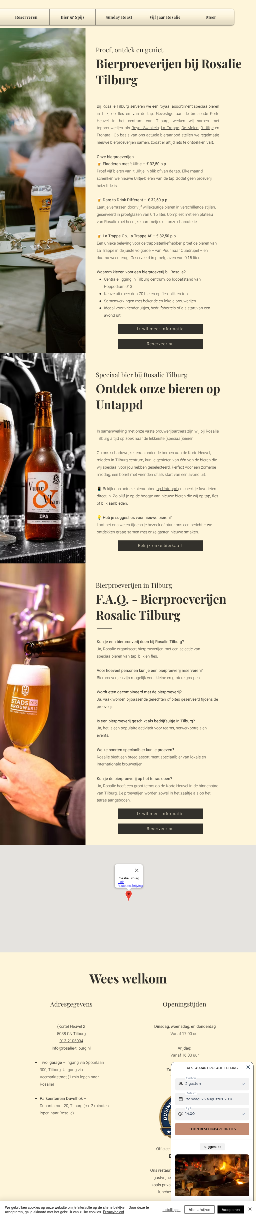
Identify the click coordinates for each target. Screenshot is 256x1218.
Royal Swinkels (145, 128)
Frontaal (104, 135)
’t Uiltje (207, 128)
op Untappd (167, 489)
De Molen (190, 128)
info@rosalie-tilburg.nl (71, 1048)
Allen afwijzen (199, 1209)
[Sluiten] (250, 1209)
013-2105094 (71, 1041)
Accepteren (231, 1209)
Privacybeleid (113, 1211)
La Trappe (170, 128)
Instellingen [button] (171, 1209)
